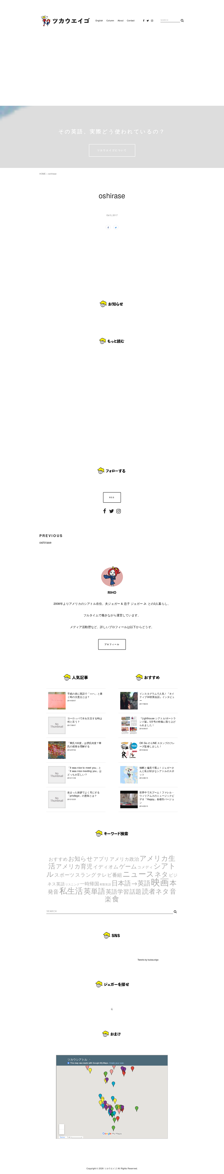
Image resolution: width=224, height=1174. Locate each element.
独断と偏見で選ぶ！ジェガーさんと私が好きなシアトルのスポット (156, 772)
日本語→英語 (130, 882)
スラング (85, 874)
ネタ (161, 874)
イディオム (106, 866)
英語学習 (117, 891)
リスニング (72, 884)
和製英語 (105, 884)
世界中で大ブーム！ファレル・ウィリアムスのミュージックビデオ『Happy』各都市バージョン (156, 799)
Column (110, 20)
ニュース (138, 873)
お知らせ (80, 858)
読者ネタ (155, 891)
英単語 (94, 890)
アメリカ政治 (124, 858)
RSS (112, 497)
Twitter (148, 21)
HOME (42, 173)
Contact (130, 20)
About (120, 20)
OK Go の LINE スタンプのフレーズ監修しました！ (157, 746)
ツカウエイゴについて (112, 150)
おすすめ (58, 859)
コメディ (145, 867)
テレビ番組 (109, 874)
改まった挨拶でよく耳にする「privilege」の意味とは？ (83, 796)
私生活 (71, 890)
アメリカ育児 (74, 866)
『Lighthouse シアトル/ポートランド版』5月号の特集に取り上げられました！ (157, 723)
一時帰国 (89, 883)
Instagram (152, 21)
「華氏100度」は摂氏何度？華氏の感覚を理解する (84, 746)
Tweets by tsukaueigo (148, 959)
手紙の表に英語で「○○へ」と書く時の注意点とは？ (85, 697)
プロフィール (112, 644)
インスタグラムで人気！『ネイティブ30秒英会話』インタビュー (157, 698)
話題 (135, 891)
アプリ (101, 858)
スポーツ (64, 874)
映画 (160, 881)
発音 (53, 891)
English (99, 20)
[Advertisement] (112, 64)
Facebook (143, 21)
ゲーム (128, 866)
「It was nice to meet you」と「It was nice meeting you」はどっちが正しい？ (84, 772)
